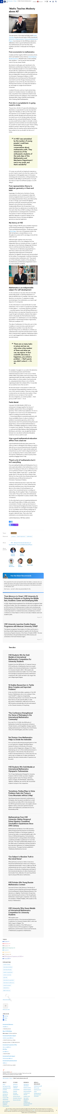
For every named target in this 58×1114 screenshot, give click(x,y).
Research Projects (27, 1089)
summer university (7, 974)
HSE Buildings (5, 1099)
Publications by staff (38, 1086)
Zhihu (6, 1020)
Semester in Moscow (17, 1098)
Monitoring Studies (27, 1091)
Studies (15, 1082)
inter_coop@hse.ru (7, 1047)
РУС (45, 1)
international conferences (8, 982)
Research (26, 1082)
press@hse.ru (6, 1051)
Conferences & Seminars (27, 1093)
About (5, 1082)
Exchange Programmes (15, 1093)
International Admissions (8, 1024)
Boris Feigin (13, 231)
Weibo (6, 1018)
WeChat (6, 1016)
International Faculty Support (9, 1056)
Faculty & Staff (5, 1097)
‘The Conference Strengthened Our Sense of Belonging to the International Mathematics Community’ (20, 716)
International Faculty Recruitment (10, 1060)
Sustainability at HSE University (7, 1088)
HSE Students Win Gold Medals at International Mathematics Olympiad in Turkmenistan (21, 769)
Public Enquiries (6, 1106)
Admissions (15, 1084)
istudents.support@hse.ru (8, 1038)
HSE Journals (36, 1087)
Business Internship (17, 1100)
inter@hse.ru (5, 1026)
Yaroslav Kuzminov (13, 58)
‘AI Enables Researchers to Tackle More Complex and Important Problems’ (21, 687)
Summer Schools (16, 1096)
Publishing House (37, 1089)
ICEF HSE (5, 977)
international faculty (7, 969)
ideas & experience (21, 536)
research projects (7, 985)
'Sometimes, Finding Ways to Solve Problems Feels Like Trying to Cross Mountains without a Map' (21, 793)
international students (7, 967)
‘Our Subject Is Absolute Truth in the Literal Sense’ (20, 857)
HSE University (5, 1078)
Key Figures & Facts (6, 1086)
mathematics (29, 536)
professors (13, 536)
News (11, 1078)
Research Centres (27, 1087)
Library (35, 1091)
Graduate (15, 1091)
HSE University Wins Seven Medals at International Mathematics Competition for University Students (21, 911)
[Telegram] (12, 522)
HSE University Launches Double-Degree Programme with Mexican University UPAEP (21, 625)
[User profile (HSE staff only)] (53, 1)
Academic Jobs (27, 1096)
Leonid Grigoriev (32, 57)
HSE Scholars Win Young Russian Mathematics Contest (20, 883)
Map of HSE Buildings (7, 1031)
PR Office (5, 1049)
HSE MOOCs (6, 988)
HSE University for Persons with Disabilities (6, 1103)
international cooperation (8, 980)
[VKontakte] (10, 522)
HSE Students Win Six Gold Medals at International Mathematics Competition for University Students (19, 658)
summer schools (6, 964)
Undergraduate (16, 1089)
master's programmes (7, 972)
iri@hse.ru (5, 1062)
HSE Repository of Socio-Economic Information (37, 1095)
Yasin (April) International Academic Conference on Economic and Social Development (28, 1102)
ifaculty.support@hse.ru (8, 1058)
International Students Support (9, 1035)
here (9, 1110)
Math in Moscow (6, 990)
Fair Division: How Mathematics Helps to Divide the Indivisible (20, 738)
